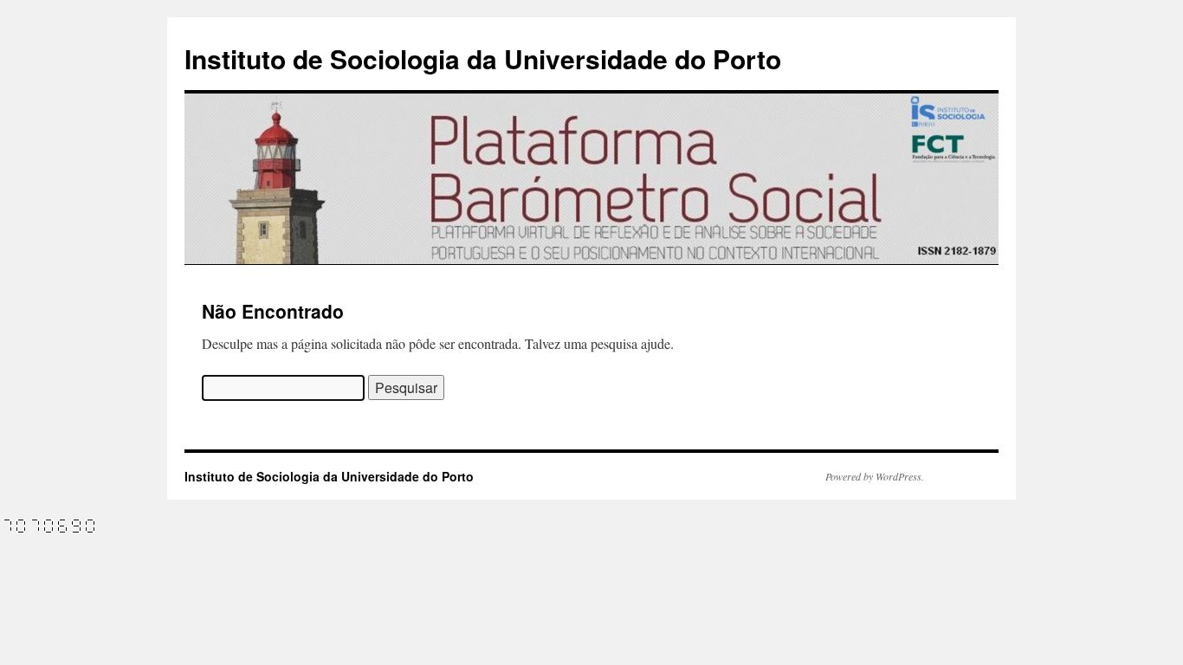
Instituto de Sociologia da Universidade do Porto (482, 58)
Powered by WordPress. (874, 476)
